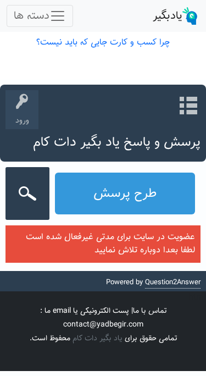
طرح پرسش (125, 193)
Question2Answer (173, 282)
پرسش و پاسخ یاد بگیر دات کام (117, 142)
